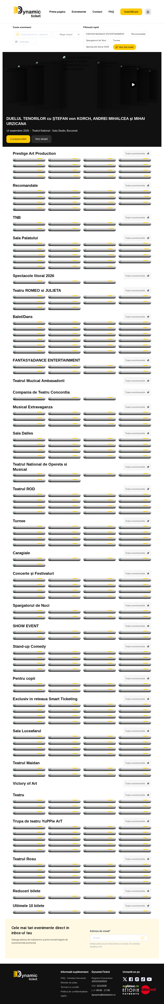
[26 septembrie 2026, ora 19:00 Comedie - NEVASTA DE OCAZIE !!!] (29, 457)
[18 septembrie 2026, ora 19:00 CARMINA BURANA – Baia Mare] (29, 192)
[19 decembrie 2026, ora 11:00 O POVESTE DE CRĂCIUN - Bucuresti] (135, 850)
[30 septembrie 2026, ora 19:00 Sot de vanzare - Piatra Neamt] (99, 501)
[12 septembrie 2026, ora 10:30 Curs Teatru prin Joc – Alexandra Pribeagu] (99, 445)
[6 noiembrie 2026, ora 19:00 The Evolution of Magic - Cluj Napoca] (64, 638)
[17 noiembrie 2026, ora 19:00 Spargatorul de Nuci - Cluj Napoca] (99, 329)
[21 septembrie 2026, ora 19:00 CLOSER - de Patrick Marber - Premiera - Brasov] (29, 495)
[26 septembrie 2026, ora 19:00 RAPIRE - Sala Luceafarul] (64, 743)
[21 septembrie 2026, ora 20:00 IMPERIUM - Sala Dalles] (64, 451)
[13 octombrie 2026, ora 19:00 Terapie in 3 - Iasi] (29, 506)
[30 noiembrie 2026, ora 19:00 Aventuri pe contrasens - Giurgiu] (29, 197)
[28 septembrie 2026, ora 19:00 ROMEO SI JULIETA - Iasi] (64, 296)
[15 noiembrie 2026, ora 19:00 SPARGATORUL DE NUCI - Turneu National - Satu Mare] (99, 323)
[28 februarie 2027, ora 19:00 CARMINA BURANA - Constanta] (99, 372)
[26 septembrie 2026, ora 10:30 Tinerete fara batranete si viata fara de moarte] (99, 451)
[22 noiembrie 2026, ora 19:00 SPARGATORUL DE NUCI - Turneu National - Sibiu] (64, 340)
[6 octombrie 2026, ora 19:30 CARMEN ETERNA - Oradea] (135, 527)
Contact (97, 11)
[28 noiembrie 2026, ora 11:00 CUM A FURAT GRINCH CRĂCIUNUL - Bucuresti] (64, 845)
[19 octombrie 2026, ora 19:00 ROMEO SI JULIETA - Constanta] (29, 302)
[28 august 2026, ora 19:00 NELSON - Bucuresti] (29, 159)
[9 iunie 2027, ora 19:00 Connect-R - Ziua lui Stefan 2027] (64, 267)
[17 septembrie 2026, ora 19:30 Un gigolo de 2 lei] (64, 882)
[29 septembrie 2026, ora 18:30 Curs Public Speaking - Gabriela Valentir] (135, 457)
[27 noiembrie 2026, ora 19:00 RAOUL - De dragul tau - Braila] (99, 544)
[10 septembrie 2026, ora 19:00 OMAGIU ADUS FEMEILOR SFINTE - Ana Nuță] (29, 585)
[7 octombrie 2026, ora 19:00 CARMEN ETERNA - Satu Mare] (64, 711)
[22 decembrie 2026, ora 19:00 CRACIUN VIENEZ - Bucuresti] (64, 256)
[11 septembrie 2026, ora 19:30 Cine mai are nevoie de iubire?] (29, 877)
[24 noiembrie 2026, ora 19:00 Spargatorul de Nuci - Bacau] (99, 346)
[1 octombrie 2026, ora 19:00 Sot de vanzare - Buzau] (135, 501)
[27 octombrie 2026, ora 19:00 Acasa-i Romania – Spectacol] (29, 250)
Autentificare (131, 11)
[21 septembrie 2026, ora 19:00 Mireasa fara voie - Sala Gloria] (29, 769)
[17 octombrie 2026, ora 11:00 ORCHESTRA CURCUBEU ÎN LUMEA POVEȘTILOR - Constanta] (64, 833)
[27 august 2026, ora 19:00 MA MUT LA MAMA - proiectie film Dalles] (29, 439)
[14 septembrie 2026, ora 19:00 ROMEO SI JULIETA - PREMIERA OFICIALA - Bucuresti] (64, 224)
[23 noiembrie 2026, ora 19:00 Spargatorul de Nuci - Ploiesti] (135, 340)
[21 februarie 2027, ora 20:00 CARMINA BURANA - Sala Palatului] (29, 261)
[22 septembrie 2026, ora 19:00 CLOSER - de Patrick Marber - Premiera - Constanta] (64, 495)
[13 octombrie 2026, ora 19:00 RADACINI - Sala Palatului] (99, 244)
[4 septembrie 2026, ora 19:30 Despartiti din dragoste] (29, 871)
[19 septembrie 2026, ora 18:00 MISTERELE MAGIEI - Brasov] (135, 684)
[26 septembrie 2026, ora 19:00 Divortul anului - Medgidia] (99, 398)
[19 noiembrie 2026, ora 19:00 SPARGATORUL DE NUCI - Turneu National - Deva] (29, 334)
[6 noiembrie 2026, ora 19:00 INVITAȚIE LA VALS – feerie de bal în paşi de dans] (135, 413)
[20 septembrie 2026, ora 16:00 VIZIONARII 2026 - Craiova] (99, 632)
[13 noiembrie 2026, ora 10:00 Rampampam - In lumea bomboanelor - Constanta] (64, 722)
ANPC (64, 996)
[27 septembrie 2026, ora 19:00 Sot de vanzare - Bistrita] (135, 495)
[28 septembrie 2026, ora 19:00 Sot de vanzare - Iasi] (29, 501)
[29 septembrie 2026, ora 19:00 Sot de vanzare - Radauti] (64, 501)
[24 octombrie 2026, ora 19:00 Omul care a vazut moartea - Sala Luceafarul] (135, 748)
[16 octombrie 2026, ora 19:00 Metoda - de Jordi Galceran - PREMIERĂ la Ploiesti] (64, 506)
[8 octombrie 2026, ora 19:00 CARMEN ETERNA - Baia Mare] (99, 711)
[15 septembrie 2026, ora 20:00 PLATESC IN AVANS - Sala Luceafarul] (64, 737)
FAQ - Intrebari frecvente (73, 978)
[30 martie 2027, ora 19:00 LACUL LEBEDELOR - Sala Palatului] (99, 261)
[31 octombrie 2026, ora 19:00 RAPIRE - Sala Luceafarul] (64, 754)
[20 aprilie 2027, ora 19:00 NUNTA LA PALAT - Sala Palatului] (29, 267)
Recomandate (138, 34)
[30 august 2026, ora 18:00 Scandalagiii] (64, 812)
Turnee (116, 40)
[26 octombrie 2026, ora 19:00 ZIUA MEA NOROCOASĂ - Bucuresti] (135, 171)
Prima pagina (57, 11)
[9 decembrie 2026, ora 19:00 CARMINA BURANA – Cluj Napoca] (29, 203)
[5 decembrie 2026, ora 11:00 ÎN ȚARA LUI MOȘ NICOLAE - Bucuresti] (99, 845)
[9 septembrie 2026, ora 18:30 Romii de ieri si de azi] (29, 737)
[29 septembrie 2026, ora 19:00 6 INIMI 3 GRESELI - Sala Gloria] (135, 769)
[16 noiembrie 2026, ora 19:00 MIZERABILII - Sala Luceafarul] (29, 538)
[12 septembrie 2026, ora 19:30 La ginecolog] (99, 877)
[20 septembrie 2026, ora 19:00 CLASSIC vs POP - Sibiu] (64, 591)
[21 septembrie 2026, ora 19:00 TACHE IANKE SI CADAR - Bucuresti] (29, 165)
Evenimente (79, 11)
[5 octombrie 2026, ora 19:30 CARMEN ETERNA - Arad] (99, 527)
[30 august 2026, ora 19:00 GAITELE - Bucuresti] (99, 159)
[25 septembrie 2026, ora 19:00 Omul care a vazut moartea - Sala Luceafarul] (29, 743)
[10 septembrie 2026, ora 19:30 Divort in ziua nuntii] (135, 871)
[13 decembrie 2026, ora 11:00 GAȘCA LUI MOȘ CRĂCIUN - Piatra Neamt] (99, 850)
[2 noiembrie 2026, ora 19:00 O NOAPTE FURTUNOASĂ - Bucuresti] (64, 229)
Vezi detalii (41, 139)
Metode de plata (69, 982)
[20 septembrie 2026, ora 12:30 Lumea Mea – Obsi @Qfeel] (29, 690)
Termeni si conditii (70, 987)
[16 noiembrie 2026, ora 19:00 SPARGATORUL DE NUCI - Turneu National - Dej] (29, 329)
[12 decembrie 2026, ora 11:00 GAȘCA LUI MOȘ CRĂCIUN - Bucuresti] (64, 850)
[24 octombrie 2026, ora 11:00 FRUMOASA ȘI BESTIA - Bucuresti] (99, 833)
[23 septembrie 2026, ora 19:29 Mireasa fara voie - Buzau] (99, 769)
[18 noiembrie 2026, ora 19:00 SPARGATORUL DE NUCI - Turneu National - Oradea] (135, 329)
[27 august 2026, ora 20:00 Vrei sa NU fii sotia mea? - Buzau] (135, 801)
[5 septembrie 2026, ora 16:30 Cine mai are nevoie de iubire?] (64, 871)
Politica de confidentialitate (74, 991)
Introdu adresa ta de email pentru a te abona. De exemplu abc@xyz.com (115, 945)
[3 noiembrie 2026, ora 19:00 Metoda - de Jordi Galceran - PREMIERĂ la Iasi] (99, 512)
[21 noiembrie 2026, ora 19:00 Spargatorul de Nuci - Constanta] (29, 340)
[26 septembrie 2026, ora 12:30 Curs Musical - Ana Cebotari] (135, 451)
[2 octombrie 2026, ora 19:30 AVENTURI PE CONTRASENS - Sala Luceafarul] (64, 192)
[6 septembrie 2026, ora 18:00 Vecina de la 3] (99, 871)
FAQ (111, 11)
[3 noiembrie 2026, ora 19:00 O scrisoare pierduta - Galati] (29, 565)
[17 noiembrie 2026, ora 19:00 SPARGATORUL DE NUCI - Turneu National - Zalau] (64, 329)
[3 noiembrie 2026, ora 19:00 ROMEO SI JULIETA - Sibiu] (135, 302)
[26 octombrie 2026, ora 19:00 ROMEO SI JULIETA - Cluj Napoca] (64, 302)
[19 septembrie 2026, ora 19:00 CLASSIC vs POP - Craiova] (29, 591)
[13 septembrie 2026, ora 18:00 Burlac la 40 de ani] (135, 877)
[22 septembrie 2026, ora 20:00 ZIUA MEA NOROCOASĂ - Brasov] (64, 165)
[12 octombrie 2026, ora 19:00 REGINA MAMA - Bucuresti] (99, 171)
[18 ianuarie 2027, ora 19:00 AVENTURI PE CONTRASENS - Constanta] (135, 203)
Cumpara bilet (18, 139)
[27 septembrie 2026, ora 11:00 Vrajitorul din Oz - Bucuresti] (99, 690)
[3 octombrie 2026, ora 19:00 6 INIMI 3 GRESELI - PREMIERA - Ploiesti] (29, 775)
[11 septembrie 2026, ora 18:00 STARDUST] (64, 585)
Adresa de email (99, 931)
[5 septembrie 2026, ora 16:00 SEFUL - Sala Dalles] (29, 445)
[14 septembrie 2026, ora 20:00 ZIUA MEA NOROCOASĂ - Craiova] (135, 159)
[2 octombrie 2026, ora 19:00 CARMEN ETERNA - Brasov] (64, 527)
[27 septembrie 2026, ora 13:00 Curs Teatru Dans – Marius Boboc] (64, 457)
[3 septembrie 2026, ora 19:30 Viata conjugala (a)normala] (135, 865)
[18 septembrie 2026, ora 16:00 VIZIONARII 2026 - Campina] (29, 632)
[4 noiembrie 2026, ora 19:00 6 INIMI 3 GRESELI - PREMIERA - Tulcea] (135, 775)
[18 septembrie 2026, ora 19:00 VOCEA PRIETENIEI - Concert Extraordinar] (64, 474)
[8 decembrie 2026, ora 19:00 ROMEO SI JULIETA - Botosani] (64, 308)
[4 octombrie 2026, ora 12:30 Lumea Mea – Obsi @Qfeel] (64, 748)
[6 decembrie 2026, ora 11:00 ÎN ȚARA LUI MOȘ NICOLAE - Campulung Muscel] (135, 845)
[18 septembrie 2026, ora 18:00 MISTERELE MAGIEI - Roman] (99, 684)
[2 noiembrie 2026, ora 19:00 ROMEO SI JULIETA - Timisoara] (99, 302)
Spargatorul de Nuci (96, 40)
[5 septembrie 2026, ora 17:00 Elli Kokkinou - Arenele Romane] (64, 579)
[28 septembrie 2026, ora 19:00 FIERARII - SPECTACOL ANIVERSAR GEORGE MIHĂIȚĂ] (99, 165)
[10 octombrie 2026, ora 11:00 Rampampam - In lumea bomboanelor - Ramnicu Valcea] (135, 711)
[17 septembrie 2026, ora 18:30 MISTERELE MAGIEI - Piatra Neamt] (64, 684)
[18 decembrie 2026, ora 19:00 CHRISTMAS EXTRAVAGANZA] (99, 425)
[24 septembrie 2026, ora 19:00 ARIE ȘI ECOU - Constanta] (99, 591)
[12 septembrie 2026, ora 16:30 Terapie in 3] (64, 877)
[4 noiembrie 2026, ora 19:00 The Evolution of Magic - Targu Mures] (135, 632)
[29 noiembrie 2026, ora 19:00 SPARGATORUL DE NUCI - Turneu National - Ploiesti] (99, 352)
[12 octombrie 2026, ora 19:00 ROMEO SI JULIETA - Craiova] (135, 296)
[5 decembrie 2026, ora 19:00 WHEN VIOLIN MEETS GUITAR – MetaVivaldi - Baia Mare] (29, 897)
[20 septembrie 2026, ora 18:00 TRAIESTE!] (64, 244)
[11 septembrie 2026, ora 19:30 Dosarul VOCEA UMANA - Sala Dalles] (64, 445)
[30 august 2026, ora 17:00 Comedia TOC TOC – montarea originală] (64, 439)
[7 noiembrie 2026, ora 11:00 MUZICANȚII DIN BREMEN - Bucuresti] (64, 839)
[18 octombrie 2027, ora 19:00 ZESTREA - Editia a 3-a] (99, 267)
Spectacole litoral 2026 (97, 46)
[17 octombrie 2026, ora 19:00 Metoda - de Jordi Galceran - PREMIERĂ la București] (99, 506)
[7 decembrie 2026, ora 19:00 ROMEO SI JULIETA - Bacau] (29, 308)
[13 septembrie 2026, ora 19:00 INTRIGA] (135, 445)
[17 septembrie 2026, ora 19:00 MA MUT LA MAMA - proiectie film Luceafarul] (99, 737)
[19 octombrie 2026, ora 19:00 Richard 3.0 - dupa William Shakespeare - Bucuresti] (135, 506)
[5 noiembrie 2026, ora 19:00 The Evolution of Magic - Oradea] (29, 638)
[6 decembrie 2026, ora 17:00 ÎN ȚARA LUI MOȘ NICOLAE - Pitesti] (29, 850)
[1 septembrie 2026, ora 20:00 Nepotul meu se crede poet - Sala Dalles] (99, 439)
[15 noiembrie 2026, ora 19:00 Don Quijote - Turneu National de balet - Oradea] (135, 323)
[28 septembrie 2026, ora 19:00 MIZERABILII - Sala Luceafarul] (135, 743)
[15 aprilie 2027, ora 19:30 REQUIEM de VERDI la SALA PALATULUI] (99, 209)
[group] (16, 84)
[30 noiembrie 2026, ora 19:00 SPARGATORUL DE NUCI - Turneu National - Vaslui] (135, 544)
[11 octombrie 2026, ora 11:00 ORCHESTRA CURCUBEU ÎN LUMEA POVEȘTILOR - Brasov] (29, 833)
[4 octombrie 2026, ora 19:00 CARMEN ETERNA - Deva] (99, 705)
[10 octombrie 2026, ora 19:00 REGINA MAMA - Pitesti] (29, 171)
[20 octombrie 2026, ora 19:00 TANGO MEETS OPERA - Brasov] (29, 323)
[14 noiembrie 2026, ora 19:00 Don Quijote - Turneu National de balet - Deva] (64, 323)
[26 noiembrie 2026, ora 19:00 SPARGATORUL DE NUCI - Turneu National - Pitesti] (135, 346)
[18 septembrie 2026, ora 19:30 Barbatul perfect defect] (99, 882)
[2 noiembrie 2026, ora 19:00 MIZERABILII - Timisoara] (64, 533)
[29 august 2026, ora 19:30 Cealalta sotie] (99, 807)
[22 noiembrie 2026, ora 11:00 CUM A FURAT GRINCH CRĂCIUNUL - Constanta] (29, 845)
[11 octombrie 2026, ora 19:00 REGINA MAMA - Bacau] (64, 171)
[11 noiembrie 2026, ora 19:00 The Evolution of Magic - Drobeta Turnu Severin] (99, 638)
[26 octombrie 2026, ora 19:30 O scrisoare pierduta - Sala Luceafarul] (99, 192)
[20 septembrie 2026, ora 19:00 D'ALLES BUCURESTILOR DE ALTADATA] (29, 451)
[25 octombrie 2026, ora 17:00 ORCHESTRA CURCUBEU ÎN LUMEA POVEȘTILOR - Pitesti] (29, 839)
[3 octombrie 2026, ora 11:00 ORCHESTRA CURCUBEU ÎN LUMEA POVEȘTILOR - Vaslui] (135, 690)
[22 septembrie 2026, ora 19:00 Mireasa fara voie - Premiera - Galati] (64, 769)
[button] (133, 84)
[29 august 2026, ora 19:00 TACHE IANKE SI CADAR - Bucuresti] (64, 159)
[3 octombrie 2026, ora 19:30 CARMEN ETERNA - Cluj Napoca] (64, 705)
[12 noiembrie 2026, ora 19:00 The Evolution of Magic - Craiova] (135, 638)
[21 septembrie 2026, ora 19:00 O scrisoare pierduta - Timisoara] (29, 398)
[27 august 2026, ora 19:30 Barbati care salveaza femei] (99, 801)
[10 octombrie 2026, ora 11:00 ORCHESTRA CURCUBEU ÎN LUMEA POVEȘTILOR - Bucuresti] (135, 827)
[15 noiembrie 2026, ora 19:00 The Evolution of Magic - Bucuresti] (99, 722)
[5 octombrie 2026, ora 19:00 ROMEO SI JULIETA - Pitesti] (99, 296)
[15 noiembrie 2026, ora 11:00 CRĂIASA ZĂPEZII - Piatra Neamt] (135, 839)
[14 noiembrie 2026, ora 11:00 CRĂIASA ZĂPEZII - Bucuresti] (99, 839)
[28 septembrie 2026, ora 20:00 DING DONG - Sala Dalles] (99, 457)
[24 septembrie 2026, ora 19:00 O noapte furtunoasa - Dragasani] (64, 398)
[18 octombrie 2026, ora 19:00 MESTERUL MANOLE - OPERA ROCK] (64, 480)
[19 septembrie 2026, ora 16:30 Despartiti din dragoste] (135, 882)
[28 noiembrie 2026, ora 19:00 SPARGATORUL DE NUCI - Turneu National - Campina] (64, 352)
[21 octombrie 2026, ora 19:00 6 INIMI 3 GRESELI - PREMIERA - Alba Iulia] (64, 775)
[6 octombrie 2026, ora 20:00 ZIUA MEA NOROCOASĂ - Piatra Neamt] (135, 165)
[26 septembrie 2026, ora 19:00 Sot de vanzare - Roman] (99, 495)
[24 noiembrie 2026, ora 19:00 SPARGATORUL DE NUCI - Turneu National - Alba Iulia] (64, 346)
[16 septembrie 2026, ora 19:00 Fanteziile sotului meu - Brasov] (29, 882)
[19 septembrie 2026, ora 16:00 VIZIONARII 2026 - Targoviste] (64, 632)
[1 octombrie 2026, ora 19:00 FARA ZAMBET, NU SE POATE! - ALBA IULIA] (29, 597)
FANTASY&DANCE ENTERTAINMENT (105, 34)
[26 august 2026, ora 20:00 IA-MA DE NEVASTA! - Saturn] (29, 282)
